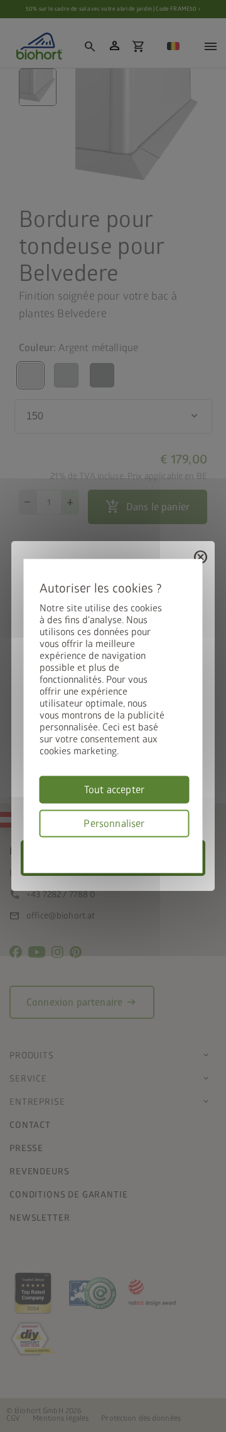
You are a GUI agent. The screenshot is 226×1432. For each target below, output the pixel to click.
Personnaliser (113, 824)
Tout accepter (114, 790)
